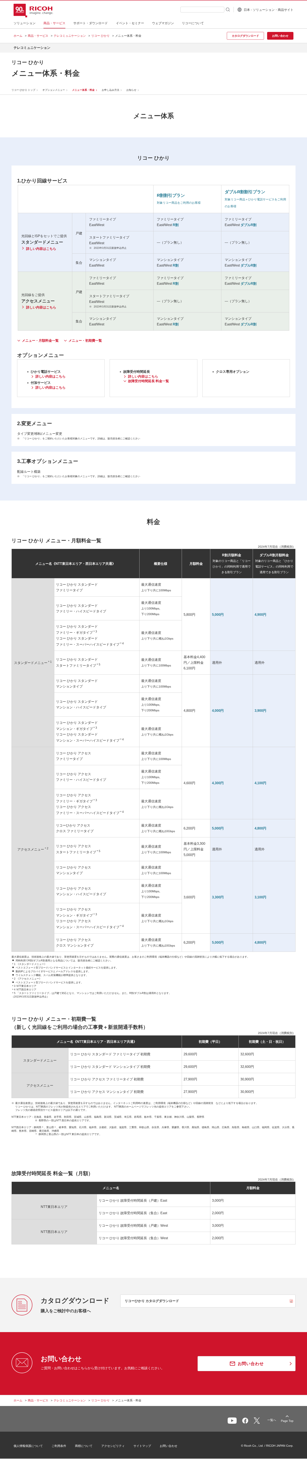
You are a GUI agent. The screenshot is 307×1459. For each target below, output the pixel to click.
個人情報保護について (28, 1446)
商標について (84, 1446)
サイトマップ (142, 1446)
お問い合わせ (168, 1446)
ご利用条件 (59, 1446)
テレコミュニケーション (70, 35)
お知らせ (131, 90)
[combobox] (202, 10)
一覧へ (271, 1420)
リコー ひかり (100, 35)
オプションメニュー (53, 90)
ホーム (18, 35)
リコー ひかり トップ (23, 90)
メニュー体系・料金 (83, 90)
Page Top (287, 1420)
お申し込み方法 (110, 90)
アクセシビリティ (113, 1446)
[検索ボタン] (227, 9)
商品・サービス (38, 35)
